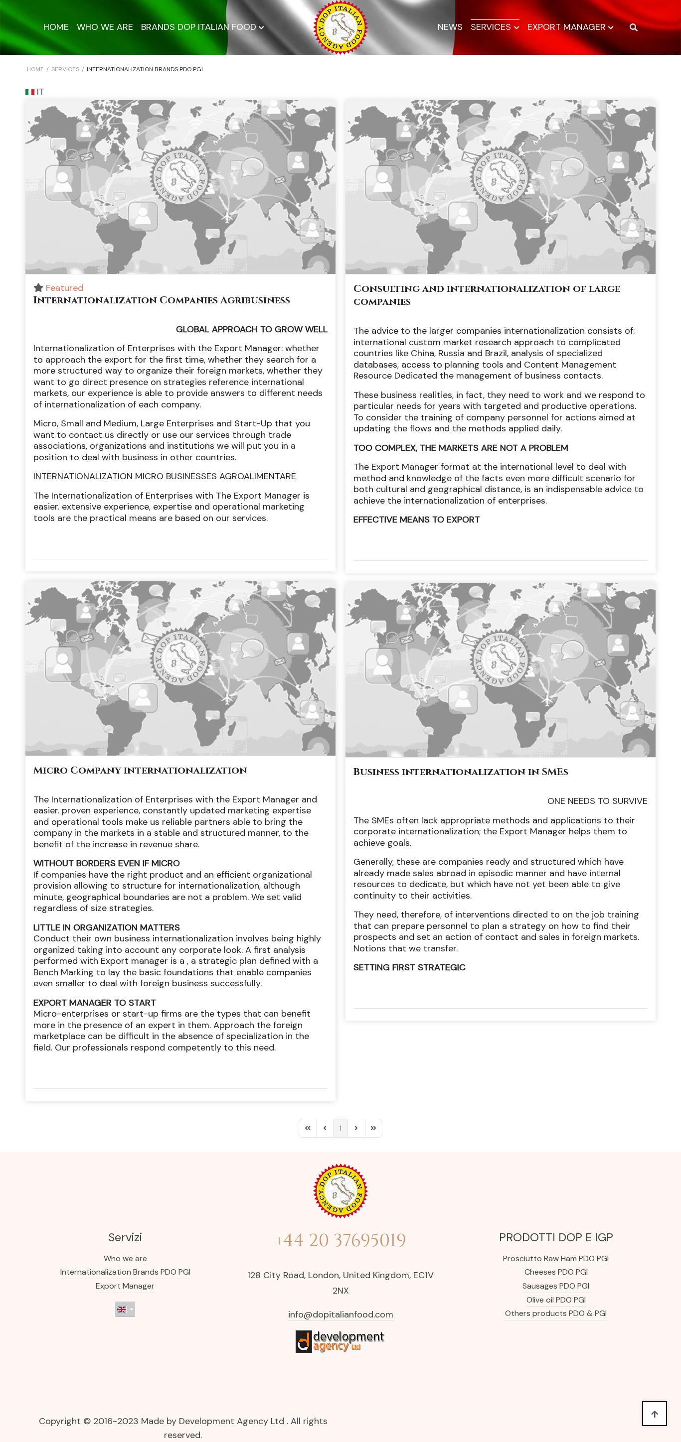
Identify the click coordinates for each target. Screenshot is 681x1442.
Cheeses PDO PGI (556, 1272)
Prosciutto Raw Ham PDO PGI (556, 1258)
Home (56, 27)
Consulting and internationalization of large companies (486, 295)
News (450, 27)
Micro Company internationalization (140, 770)
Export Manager (566, 27)
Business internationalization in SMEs (460, 772)
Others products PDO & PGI (556, 1313)
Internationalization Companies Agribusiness (161, 300)
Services (491, 27)
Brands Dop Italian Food (198, 27)
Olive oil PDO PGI (556, 1300)
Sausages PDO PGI (555, 1286)
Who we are (105, 27)
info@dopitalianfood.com (340, 1314)
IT (39, 92)
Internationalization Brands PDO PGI (125, 1272)
